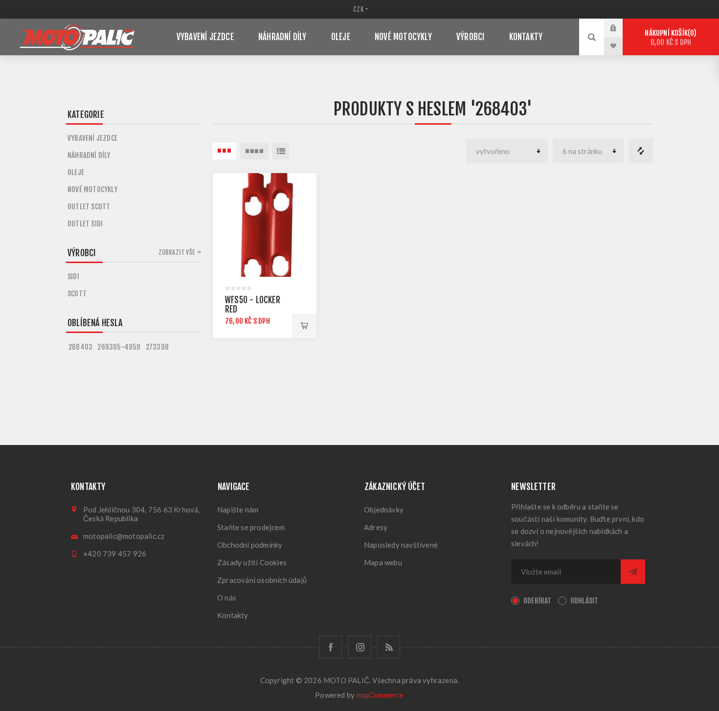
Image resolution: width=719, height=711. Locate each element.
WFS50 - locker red (252, 304)
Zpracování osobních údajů (262, 580)
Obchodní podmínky (249, 544)
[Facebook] (330, 647)
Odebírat (537, 600)
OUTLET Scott (88, 206)
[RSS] (388, 647)
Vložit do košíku (304, 325)
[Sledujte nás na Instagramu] (359, 647)
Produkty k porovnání (641, 151)
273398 (157, 347)
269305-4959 (118, 347)
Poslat (633, 571)
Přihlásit (621, 28)
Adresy (375, 527)
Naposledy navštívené (401, 544)
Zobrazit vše (176, 252)
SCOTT (77, 293)
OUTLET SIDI (85, 223)
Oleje (75, 172)
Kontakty (232, 615)
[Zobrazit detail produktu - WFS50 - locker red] (264, 225)
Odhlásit (584, 600)
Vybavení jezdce (92, 138)
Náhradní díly (89, 155)
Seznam (280, 151)
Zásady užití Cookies (252, 562)
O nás (226, 597)
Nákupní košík (669, 37)
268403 (80, 347)
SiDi (73, 276)
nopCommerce (380, 694)
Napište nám (237, 509)
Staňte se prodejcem (251, 527)
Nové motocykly (92, 189)
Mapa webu (383, 562)
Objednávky (384, 509)
